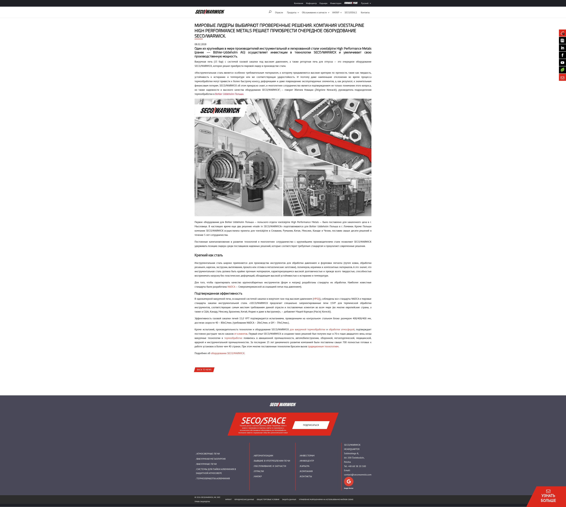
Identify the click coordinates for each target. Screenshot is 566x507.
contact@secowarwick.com (357, 474)
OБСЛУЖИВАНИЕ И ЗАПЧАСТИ (270, 466)
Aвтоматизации (263, 455)
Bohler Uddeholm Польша (229, 94)
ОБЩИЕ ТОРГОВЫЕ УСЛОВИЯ (268, 499)
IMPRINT (228, 499)
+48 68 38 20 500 (357, 466)
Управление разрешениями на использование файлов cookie (326, 499)
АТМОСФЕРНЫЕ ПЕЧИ (208, 453)
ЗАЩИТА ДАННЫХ (289, 499)
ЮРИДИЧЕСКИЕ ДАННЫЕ (244, 499)
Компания (298, 3)
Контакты (365, 12)
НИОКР (335, 12)
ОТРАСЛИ (259, 471)
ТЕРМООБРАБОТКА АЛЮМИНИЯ (213, 478)
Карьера (323, 3)
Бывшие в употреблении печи (272, 460)
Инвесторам (335, 3)
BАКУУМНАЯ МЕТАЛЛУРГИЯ (211, 458)
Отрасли (279, 12)
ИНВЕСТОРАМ (307, 455)
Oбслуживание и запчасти (314, 12)
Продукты (291, 12)
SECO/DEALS (351, 12)
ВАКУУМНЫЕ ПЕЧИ (207, 463)
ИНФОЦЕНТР (307, 460)
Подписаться (311, 425)
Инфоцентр (311, 3)
